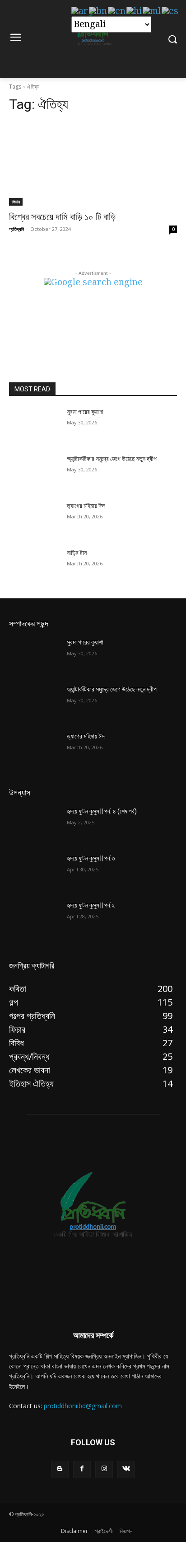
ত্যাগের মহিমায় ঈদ (86, 505)
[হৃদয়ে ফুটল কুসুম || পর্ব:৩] (34, 871)
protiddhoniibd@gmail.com (83, 1405)
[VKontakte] (126, 1469)
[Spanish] (170, 11)
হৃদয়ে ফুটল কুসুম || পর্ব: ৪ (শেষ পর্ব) (102, 811)
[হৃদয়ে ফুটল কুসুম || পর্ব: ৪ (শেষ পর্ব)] (34, 824)
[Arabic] (80, 11)
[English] (117, 11)
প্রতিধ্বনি (16, 229)
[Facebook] (82, 1469)
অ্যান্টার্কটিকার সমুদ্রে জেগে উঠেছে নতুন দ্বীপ (112, 458)
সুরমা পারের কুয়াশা (85, 411)
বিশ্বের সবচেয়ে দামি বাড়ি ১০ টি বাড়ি (62, 217)
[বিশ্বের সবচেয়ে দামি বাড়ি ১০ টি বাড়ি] (93, 164)
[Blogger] (60, 1469)
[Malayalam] (152, 11)
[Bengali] (98, 11)
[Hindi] (134, 11)
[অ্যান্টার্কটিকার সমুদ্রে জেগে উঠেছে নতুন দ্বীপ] (34, 472)
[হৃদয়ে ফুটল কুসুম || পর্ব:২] (34, 918)
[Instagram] (104, 1469)
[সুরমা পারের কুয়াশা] (34, 425)
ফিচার (16, 201)
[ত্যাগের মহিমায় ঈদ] (34, 519)
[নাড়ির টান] (34, 566)
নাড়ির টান (77, 552)
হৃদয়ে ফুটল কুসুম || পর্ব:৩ (91, 858)
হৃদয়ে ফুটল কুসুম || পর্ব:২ (91, 905)
